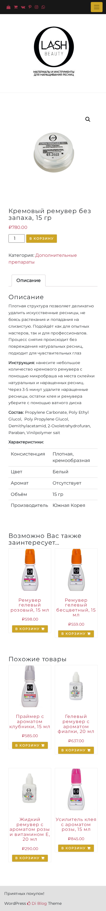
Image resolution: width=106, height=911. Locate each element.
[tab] (29, 280)
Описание (28, 280)
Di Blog (39, 903)
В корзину (41, 238)
